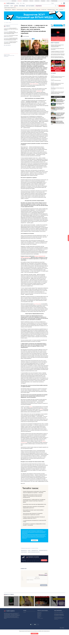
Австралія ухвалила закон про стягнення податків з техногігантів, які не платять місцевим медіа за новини (11, 39)
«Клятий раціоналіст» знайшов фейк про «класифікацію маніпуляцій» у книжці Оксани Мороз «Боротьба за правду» (34, 501)
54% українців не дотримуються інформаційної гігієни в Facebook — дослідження (34, 524)
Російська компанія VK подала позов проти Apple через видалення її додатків (11, 29)
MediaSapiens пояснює (51, 9)
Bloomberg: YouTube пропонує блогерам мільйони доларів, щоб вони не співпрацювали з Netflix (11, 32)
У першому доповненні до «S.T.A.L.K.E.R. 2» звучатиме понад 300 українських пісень (10, 42)
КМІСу (31, 406)
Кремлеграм (38, 9)
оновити (46, 573)
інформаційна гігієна (35, 550)
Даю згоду (34, 633)
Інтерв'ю (16, 5)
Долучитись (34, 540)
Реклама (24, 612)
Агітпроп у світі (44, 9)
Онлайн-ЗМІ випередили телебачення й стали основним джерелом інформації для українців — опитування (34, 492)
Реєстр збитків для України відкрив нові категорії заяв (11, 36)
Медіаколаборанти (32, 9)
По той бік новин (37, 303)
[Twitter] (33, 38)
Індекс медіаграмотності (10, 7)
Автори (17, 3)
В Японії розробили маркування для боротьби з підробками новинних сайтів (57, 57)
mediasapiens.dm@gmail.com (60, 614)
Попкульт (26, 9)
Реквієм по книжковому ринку (56, 80)
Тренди (7, 22)
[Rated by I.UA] (32, 624)
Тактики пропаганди (20, 9)
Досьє (57, 9)
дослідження (39, 91)
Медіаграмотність (8, 9)
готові (41, 409)
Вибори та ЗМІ (39, 616)
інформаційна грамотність (43, 550)
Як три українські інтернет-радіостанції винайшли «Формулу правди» (33, 510)
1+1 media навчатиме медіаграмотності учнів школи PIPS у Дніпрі (34, 521)
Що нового (6, 5)
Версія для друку (45, 38)
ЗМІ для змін (39, 614)
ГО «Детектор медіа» (40, 618)
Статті (11, 5)
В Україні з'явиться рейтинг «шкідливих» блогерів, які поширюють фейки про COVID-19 (34, 517)
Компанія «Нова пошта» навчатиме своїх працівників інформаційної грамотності (33, 507)
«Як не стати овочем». (34, 83)
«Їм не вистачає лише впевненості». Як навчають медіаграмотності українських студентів (33, 514)
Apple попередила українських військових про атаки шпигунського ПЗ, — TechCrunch (58, 54)
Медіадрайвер (39, 615)
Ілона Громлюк (26, 36)
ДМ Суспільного (39, 613)
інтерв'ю (29, 550)
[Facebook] (32, 38)
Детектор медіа (58, 96)
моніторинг (61, 9)
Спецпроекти (38, 5)
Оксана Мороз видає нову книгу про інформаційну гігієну (34, 504)
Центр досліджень (30, 5)
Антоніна (38, 617)
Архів (24, 3)
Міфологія (14, 9)
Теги (21, 3)
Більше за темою (9, 594)
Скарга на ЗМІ (61, 5)
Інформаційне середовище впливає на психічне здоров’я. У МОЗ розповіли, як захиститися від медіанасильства (32, 496)
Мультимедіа (22, 5)
